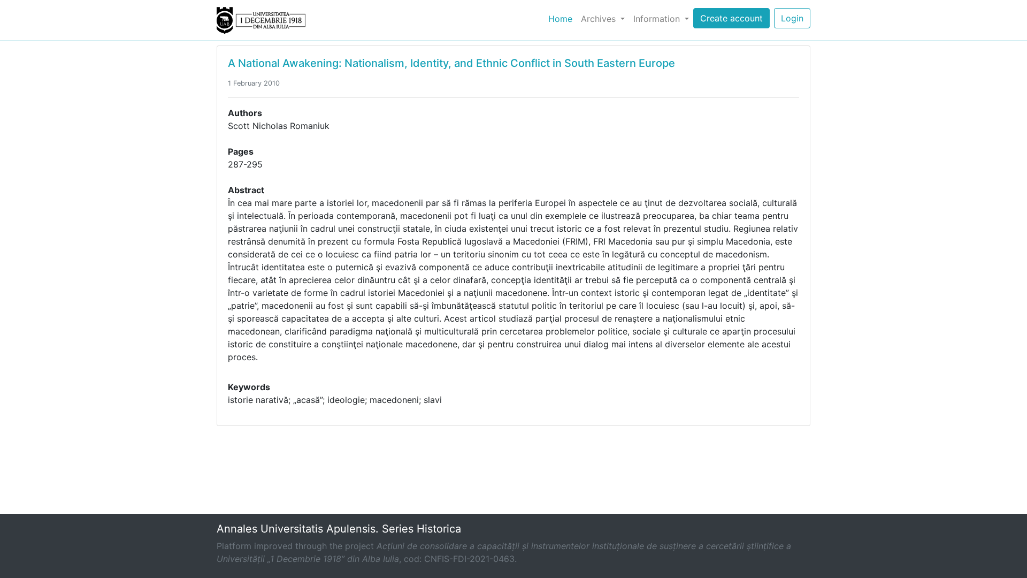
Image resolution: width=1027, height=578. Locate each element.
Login (792, 18)
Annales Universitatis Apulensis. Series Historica (339, 528)
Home (562, 18)
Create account (731, 18)
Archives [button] (599, 18)
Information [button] (658, 18)
